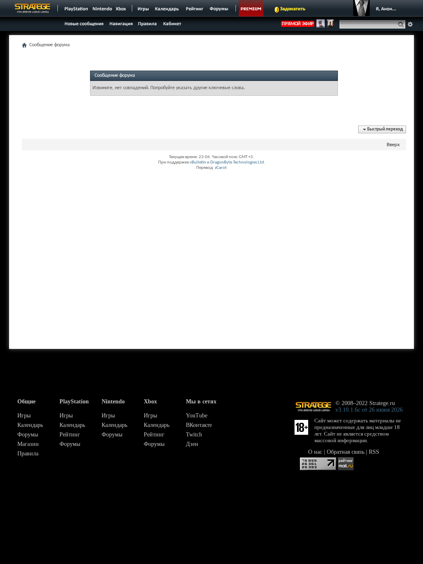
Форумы (27, 434)
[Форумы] (220, 8)
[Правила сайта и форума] (147, 23)
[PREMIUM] (251, 8)
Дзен (192, 444)
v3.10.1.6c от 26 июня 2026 (369, 410)
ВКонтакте (199, 425)
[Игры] (143, 8)
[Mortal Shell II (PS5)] (330, 26)
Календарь (30, 425)
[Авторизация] (377, 8)
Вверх (393, 144)
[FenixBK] (320, 26)
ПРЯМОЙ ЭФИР (298, 23)
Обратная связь (345, 452)
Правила (27, 453)
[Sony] (75, 8)
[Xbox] (121, 8)
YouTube (196, 415)
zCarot (221, 168)
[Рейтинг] (194, 8)
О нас (315, 452)
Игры (24, 415)
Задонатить (292, 9)
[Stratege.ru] (33, 8)
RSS (374, 452)
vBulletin (198, 162)
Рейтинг (69, 434)
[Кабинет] (172, 23)
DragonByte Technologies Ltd (237, 162)
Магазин (28, 444)
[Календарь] (167, 8)
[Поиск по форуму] (410, 24)
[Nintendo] (102, 8)
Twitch (194, 434)
